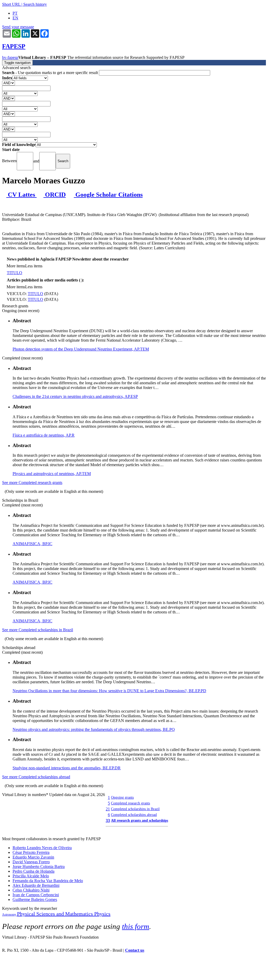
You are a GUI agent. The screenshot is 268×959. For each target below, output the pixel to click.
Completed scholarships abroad (134, 815)
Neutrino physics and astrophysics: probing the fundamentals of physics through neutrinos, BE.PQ (94, 729)
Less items (33, 266)
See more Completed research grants (32, 482)
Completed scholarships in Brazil (135, 809)
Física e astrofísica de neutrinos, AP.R (44, 435)
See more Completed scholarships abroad (36, 777)
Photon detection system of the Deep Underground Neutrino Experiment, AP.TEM (81, 349)
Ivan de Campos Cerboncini (36, 895)
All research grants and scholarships (139, 820)
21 (108, 809)
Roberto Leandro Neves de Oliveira (42, 847)
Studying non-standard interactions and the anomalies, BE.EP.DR (67, 768)
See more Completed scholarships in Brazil (37, 630)
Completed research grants (130, 803)
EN (15, 18)
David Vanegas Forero (31, 862)
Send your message (18, 27)
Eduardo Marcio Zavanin (33, 857)
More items (16, 266)
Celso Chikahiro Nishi (31, 890)
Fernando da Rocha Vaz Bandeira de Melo (48, 880)
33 (108, 820)
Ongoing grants (122, 797)
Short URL (11, 4)
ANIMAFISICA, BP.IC (32, 543)
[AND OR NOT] (8, 83)
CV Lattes (21, 194)
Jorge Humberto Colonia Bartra (39, 866)
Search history (35, 4)
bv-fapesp (10, 57)
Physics (102, 914)
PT (15, 13)
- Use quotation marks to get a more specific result (50, 72)
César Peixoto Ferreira (31, 852)
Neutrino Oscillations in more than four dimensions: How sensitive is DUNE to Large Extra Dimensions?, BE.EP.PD (109, 691)
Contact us (134, 950)
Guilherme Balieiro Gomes (35, 899)
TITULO (14, 272)
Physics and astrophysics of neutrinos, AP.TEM (52, 473)
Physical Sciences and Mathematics (55, 914)
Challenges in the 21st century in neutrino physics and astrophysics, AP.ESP (75, 396)
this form (135, 926)
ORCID (54, 194)
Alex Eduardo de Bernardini (36, 885)
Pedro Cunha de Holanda (33, 871)
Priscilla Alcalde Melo (31, 876)
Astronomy (9, 914)
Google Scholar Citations (108, 194)
